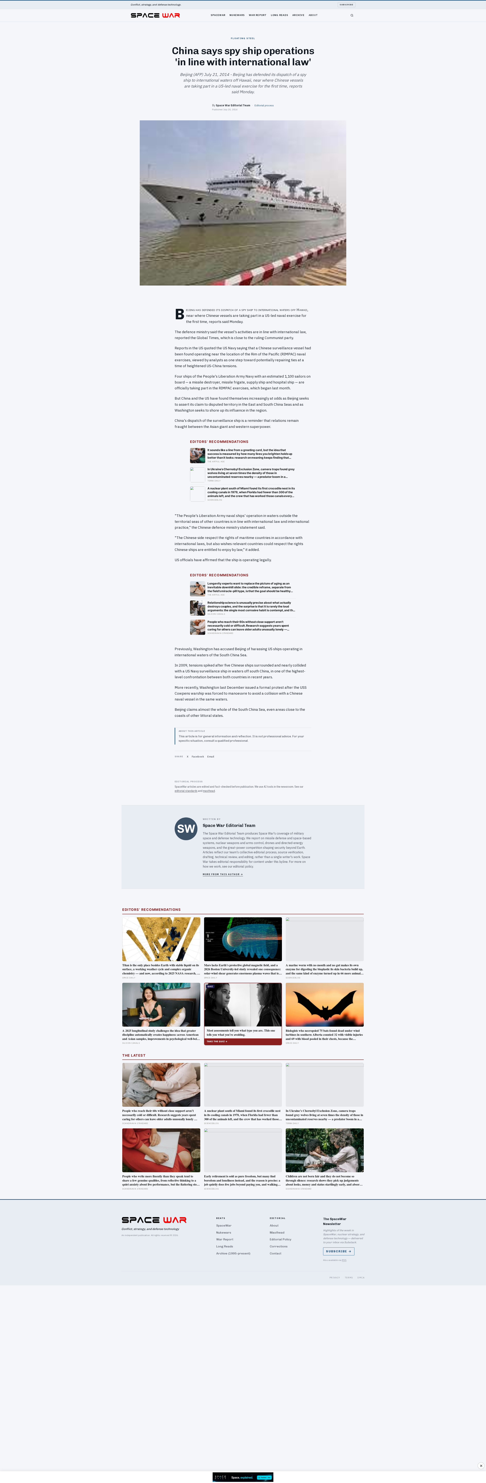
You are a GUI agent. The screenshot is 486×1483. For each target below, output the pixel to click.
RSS (344, 1260)
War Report (258, 15)
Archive (298, 15)
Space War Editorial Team (233, 105)
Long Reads (279, 15)
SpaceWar (218, 15)
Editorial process (264, 105)
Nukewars (237, 15)
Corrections (279, 1246)
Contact (275, 1253)
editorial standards (186, 791)
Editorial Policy (280, 1239)
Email (210, 756)
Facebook (198, 756)
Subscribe (346, 4)
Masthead (277, 1232)
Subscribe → (339, 1251)
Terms (349, 1277)
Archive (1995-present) (233, 1253)
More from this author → (223, 874)
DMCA (360, 1277)
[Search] (352, 15)
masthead (209, 791)
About (313, 15)
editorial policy (243, 866)
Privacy (335, 1277)
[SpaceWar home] (155, 15)
